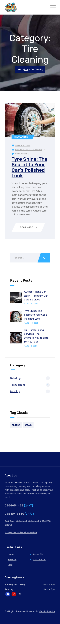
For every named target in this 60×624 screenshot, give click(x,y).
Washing (15, 391)
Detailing (15, 378)
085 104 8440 (14, 513)
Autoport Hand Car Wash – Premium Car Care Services (36, 295)
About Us (38, 554)
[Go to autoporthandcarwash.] (19, 69)
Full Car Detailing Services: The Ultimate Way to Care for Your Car (36, 336)
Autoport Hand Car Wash (28, 149)
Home (11, 554)
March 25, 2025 (31, 304)
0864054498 (14, 505)
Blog (10, 565)
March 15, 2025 (31, 323)
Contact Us (39, 559)
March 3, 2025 (31, 346)
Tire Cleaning (21, 137)
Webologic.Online (47, 611)
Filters (16, 425)
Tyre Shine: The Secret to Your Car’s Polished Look (29, 167)
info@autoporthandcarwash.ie (21, 532)
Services (12, 559)
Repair (28, 425)
